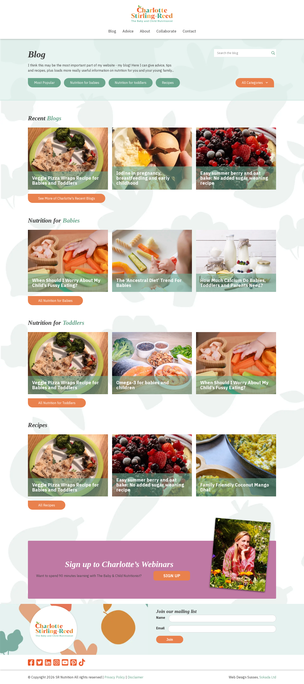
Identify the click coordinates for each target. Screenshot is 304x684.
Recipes (168, 83)
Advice (128, 31)
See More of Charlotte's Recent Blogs (66, 198)
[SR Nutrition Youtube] (65, 662)
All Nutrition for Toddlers (56, 403)
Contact (189, 31)
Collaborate (166, 31)
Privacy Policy (114, 677)
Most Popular (44, 83)
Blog (112, 31)
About (145, 31)
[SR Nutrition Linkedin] (48, 662)
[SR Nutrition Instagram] (56, 662)
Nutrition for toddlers (130, 83)
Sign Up (171, 575)
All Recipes (46, 505)
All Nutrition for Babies (55, 301)
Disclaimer (135, 677)
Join (169, 639)
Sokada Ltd (267, 677)
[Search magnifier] (273, 53)
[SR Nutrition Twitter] (39, 662)
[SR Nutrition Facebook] (31, 662)
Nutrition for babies (84, 83)
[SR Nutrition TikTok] (82, 662)
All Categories (253, 83)
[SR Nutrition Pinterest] (73, 662)
